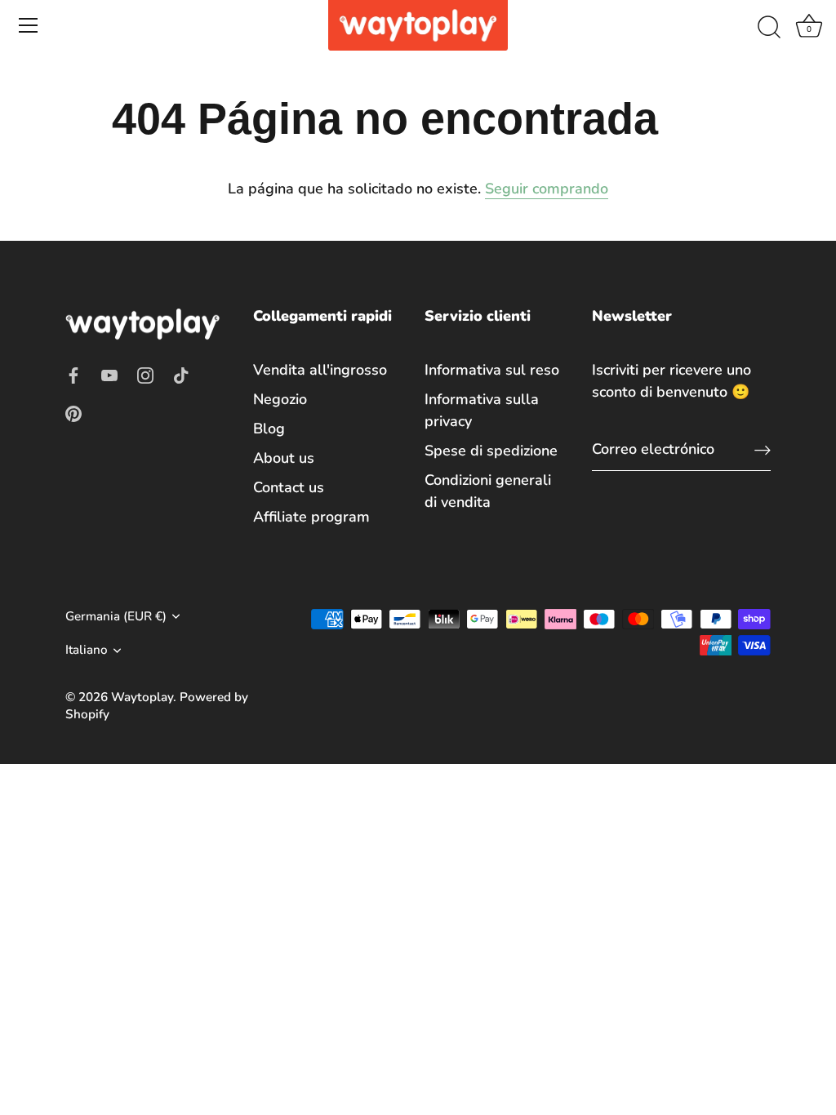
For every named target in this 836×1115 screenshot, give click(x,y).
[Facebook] (73, 374)
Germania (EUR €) (116, 616)
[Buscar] (769, 28)
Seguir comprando (546, 188)
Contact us (288, 487)
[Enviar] (762, 449)
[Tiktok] (181, 374)
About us (283, 458)
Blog (269, 428)
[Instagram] (145, 374)
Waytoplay (142, 697)
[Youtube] (109, 374)
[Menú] (29, 25)
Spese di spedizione (491, 450)
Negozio (280, 399)
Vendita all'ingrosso (320, 370)
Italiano (86, 650)
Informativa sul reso (492, 370)
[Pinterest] (73, 412)
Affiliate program (311, 516)
